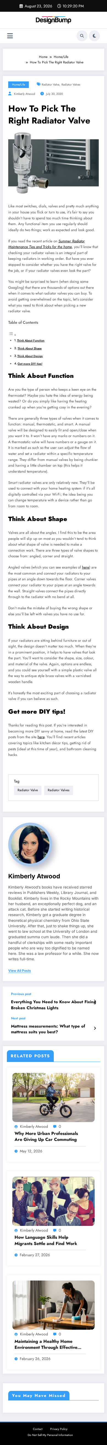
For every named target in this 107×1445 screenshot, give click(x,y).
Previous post (21, 994)
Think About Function (30, 340)
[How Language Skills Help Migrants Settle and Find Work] (53, 1201)
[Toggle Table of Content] (12, 335)
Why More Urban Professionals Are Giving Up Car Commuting (46, 1137)
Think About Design (30, 356)
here (85, 567)
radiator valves (70, 85)
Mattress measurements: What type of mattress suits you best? (48, 1029)
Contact (38, 1429)
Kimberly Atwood (24, 94)
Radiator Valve (50, 85)
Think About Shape (30, 348)
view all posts (19, 971)
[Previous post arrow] (95, 1001)
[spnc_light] (94, 35)
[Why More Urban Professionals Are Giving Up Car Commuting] (53, 1096)
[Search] (82, 36)
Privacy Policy (58, 1429)
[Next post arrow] (95, 1028)
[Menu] (10, 36)
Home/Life (18, 85)
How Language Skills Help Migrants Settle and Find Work (46, 1240)
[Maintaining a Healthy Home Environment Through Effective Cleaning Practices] (53, 1304)
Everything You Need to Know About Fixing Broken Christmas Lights (53, 1005)
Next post (18, 1018)
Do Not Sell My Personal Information (50, 1435)
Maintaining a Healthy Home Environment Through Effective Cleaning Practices (46, 1344)
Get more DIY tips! (30, 363)
